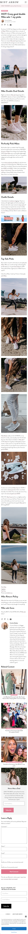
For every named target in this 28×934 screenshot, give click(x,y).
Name (3, 846)
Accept (14, 928)
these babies (17, 266)
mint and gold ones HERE (13, 494)
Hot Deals (4, 10)
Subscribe (8, 810)
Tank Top (3, 591)
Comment (4, 826)
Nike (2, 600)
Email (3, 853)
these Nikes (7, 153)
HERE (5, 168)
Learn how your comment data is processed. (13, 878)
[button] (26, 916)
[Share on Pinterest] (5, 25)
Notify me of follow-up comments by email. (12, 862)
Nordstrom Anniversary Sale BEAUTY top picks (14, 765)
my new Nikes (4, 211)
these (6, 442)
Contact (8, 914)
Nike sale (12, 41)
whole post (10, 490)
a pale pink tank (14, 209)
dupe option (22, 205)
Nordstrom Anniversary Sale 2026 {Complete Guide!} (14, 731)
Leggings (3, 589)
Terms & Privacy (14, 932)
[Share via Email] (10, 25)
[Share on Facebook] (2, 25)
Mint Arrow (9, 2)
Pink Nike (3, 587)
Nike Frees (16, 488)
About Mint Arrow (17, 914)
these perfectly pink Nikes (11, 162)
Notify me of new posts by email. (9, 867)
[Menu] (25, 2)
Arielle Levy (9, 593)
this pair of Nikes (5, 151)
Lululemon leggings (14, 201)
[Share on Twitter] (8, 25)
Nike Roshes (4, 436)
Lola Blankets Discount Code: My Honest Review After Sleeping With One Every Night (14, 697)
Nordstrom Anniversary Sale (14, 728)
